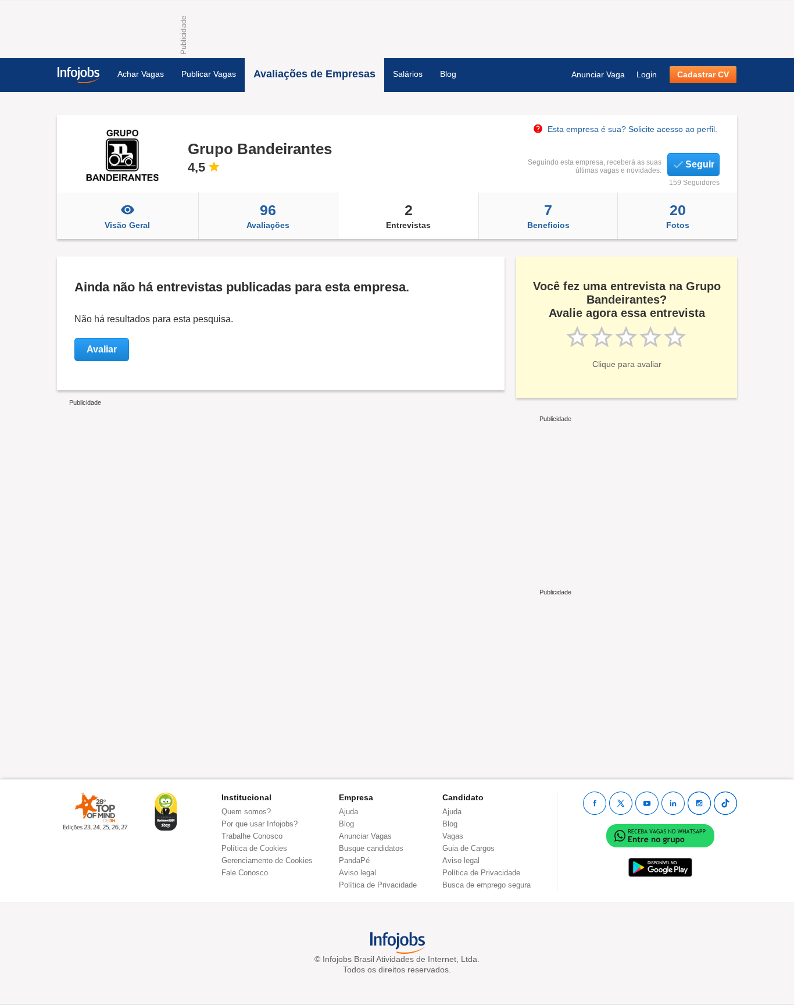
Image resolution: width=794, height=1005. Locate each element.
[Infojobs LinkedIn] (673, 803)
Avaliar (102, 349)
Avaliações (267, 216)
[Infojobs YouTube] (647, 803)
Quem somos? (246, 811)
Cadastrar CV (703, 74)
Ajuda (348, 811)
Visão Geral (127, 225)
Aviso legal (357, 872)
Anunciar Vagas (365, 836)
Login (646, 74)
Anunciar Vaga (598, 74)
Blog (448, 74)
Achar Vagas (140, 74)
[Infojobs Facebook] (594, 803)
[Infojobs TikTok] (725, 803)
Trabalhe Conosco (251, 836)
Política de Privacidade (378, 885)
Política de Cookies (254, 848)
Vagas (452, 836)
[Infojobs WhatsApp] (660, 835)
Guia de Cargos (468, 848)
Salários (408, 74)
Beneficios (548, 216)
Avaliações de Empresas (314, 74)
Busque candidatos (371, 848)
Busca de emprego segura (486, 885)
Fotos (677, 216)
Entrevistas (408, 216)
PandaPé (354, 860)
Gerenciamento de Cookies (267, 860)
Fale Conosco (244, 872)
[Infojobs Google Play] (660, 867)
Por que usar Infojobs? (259, 823)
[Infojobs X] (620, 803)
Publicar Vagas (208, 74)
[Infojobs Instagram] (699, 803)
